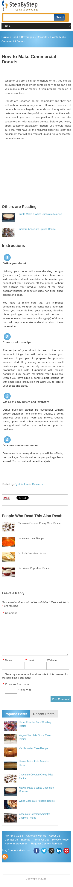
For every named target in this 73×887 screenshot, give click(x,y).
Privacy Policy (60, 839)
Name (8, 660)
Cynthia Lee (21, 484)
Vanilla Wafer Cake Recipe (33, 748)
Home (5, 36)
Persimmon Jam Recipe (31, 538)
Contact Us (11, 839)
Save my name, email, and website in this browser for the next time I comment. (35, 676)
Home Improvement (16, 843)
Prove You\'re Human (17, 684)
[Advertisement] (37, 70)
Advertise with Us (36, 835)
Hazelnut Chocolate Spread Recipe (37, 229)
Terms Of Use (41, 839)
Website (52, 660)
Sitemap (25, 839)
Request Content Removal (46, 843)
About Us (54, 835)
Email (31, 660)
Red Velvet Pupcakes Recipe (33, 568)
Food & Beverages (23, 36)
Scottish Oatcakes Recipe (32, 553)
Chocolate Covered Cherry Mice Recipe (39, 523)
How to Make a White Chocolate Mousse (40, 214)
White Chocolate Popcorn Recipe (37, 800)
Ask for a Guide (14, 835)
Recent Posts (43, 714)
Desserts (42, 36)
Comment (11, 613)
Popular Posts (15, 714)
